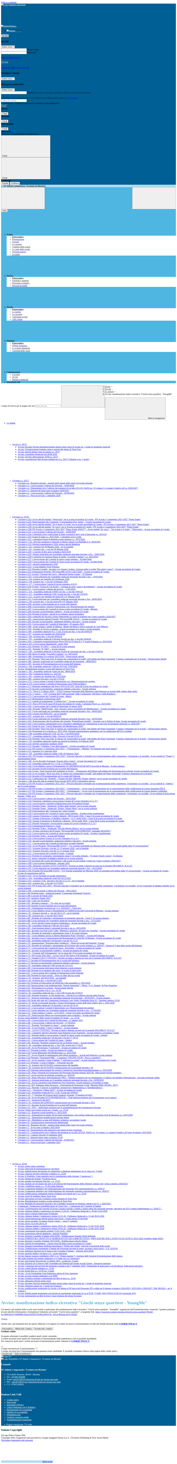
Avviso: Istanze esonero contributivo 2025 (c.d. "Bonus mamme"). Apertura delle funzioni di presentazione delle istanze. (70, 1256)
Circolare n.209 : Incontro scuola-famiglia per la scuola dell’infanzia (47, 604)
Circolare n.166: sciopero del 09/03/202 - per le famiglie (42, 714)
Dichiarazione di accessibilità (19, 1410)
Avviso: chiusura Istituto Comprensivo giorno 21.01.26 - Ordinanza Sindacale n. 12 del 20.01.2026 (61, 1216)
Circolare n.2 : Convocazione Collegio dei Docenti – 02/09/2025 (46, 1140)
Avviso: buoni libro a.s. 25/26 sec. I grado (36, 1271)
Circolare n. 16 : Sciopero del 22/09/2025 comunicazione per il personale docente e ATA (56, 1102)
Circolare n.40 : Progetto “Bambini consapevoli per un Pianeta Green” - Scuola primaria (56, 1043)
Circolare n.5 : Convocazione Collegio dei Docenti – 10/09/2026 (46, 485)
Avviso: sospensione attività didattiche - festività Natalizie (43, 1233)
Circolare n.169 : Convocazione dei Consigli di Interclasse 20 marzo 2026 (50, 706)
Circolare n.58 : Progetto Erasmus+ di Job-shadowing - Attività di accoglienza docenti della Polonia (61, 995)
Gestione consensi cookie (18, 1417)
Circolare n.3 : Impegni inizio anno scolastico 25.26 (40, 1137)
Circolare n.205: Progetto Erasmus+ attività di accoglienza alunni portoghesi (51, 614)
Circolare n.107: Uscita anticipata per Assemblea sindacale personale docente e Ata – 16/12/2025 (60, 868)
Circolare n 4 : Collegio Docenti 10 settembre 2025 (40, 1135)
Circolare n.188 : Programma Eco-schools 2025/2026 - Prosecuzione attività (51, 656)
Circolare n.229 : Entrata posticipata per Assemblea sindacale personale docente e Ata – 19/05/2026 (61, 554)
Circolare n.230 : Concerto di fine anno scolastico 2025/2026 (44, 552)
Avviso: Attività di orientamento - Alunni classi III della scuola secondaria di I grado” (55, 1243)
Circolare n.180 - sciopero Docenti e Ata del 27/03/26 (41, 679)
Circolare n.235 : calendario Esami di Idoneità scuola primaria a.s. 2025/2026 (51, 539)
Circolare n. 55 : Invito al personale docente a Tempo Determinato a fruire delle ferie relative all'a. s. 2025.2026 (66, 1003)
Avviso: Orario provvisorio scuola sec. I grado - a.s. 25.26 (43, 1110)
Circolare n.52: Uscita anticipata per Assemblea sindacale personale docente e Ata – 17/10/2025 (59, 1010)
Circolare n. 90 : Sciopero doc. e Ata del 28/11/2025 (40, 915)
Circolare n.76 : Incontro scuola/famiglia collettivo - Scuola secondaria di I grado (53, 950)
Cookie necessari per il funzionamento (18, 1348)
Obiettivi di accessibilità (17, 1412)
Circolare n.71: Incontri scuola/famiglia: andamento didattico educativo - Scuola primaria (56, 963)
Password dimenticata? (11, 57)
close (4, 211)
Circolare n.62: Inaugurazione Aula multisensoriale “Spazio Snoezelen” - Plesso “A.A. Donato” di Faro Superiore (67, 985)
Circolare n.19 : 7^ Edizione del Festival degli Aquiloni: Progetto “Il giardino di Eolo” (55, 1095)
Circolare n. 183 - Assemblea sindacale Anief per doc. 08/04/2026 (46, 671)
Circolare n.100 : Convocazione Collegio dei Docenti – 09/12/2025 (47, 891)
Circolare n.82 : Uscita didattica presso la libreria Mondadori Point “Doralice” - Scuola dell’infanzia (61, 935)
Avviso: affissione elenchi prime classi (34, 1281)
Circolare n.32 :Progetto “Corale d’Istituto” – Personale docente (45, 1063)
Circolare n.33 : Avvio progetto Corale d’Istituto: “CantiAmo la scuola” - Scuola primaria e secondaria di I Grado (67, 1060)
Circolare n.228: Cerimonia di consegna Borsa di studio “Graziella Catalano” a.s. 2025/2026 (58, 557)
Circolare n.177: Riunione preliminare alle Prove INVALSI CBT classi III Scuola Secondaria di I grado (63, 686)
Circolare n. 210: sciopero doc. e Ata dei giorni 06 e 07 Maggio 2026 (48, 601)
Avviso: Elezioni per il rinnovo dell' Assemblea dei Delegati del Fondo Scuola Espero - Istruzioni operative (64, 1263)
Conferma (15, 183)
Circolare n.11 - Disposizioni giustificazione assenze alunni (43, 1117)
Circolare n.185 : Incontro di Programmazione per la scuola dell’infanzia (49, 664)
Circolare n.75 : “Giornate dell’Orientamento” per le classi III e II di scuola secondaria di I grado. (60, 953)
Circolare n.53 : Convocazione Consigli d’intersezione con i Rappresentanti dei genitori (56, 1008)
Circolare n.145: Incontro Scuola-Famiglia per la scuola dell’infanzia (48, 768)
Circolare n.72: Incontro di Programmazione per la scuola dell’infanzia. (49, 960)
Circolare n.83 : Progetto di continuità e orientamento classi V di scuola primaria (52, 933)
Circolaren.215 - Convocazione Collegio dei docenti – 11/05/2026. (47, 589)
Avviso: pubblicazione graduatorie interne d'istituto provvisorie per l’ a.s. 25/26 (52, 1193)
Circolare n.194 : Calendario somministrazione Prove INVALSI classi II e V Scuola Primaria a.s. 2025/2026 (65, 641)
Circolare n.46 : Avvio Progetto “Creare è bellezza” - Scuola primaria (48, 1028)
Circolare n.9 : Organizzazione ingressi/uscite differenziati (43, 1122)
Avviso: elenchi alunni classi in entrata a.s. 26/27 (39, 452)
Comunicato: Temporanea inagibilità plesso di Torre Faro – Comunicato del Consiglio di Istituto (59, 1206)
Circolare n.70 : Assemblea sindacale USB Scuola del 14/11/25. (46, 965)
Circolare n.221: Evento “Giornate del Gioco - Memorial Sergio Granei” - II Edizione (55, 574)
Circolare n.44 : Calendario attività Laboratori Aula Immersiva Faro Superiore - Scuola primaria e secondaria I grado (68, 1033)
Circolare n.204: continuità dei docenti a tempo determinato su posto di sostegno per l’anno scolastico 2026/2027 (67, 616)
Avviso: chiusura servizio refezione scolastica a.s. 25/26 (42, 1174)
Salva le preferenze (22, 1354)
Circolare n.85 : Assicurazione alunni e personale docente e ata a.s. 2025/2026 (52, 928)
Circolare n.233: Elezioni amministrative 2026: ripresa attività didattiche (49, 544)
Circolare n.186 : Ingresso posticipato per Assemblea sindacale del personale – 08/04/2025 (57, 661)
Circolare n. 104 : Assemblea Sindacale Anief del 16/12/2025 (44, 878)
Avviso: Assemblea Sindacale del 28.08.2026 (37, 454)
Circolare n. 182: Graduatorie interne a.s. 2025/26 (40, 674)
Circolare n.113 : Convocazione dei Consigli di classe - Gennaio (46, 853)
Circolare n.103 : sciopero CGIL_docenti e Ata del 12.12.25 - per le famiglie (51, 881)
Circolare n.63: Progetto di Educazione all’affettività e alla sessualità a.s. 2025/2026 (54, 983)
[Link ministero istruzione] (13, 5)
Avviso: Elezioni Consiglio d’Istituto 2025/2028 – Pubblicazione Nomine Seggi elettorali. (57, 1236)
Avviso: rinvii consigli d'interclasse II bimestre (38, 1213)
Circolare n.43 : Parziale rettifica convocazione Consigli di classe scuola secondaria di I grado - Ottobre (62, 1035)
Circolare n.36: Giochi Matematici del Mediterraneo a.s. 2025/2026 (47, 1053)
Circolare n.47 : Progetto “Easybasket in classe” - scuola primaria (46, 1025)
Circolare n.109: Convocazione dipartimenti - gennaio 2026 (44, 863)
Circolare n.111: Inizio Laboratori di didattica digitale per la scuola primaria (50, 858)
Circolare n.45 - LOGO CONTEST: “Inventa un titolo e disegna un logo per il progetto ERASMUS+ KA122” (66, 1030)
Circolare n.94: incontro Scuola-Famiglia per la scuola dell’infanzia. (47, 906)
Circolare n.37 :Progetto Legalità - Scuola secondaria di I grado (45, 1050)
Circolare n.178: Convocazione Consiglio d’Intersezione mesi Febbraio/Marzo (52, 684)
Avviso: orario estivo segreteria (31, 1166)
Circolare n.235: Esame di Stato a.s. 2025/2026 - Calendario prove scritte (50, 537)
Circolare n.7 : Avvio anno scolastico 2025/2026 (39, 1127)
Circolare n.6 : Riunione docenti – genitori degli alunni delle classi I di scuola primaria (55, 483)
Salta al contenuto (9, 2)
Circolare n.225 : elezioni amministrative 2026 (38, 564)
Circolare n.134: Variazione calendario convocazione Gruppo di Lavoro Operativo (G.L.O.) (58, 801)
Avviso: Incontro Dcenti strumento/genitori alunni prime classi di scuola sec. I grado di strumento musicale (64, 447)
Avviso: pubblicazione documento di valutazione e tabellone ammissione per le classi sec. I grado (60, 1171)
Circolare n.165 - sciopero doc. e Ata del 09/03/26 (39, 716)
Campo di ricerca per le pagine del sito (18, 406)
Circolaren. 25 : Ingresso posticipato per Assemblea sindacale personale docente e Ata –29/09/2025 (61, 1080)
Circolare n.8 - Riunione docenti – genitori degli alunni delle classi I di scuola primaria (55, 1125)
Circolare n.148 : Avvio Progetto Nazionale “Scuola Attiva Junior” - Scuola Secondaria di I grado (60, 761)
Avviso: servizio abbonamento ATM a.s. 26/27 (38, 457)
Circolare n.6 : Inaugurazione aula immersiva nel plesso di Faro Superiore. (50, 1130)
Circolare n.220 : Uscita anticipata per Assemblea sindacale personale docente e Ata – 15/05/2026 (60, 577)
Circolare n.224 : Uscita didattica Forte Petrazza (38, 567)
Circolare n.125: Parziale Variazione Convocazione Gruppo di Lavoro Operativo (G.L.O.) (57, 823)
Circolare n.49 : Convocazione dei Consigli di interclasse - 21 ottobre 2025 (50, 1020)
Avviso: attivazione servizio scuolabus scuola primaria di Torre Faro (47, 1198)
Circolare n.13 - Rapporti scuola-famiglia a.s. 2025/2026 (42, 1112)
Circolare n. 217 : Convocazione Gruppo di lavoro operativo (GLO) (47, 584)
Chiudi (4, 114)
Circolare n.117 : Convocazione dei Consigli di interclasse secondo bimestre (51, 843)
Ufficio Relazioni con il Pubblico (21, 1407)
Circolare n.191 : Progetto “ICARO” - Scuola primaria (42, 649)
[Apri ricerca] (154, 198)
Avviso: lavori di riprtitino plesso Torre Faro (37, 1196)
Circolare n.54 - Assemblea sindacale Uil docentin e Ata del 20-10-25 (48, 1005)
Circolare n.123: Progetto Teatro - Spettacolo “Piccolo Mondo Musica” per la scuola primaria (58, 828)
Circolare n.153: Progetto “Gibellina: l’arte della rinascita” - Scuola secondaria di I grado (56, 746)
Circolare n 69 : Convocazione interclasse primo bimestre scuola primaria (49, 968)
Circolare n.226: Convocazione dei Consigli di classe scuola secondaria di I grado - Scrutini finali (60, 562)
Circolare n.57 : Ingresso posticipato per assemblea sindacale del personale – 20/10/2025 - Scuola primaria (64, 998)
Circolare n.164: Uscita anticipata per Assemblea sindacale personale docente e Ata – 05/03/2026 (60, 719)
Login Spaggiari (72, 98)
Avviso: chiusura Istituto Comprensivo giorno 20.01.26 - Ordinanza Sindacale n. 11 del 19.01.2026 (61, 1226)
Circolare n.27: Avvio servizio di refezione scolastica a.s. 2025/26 (46, 1075)
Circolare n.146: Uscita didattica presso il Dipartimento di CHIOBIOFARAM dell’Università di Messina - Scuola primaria (71, 766)
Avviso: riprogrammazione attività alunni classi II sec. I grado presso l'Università (53, 1218)
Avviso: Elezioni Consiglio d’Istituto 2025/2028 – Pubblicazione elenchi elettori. (53, 1241)
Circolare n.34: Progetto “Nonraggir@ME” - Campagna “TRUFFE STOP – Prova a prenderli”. (59, 1058)
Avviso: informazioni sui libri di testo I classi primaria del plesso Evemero (50, 1296)
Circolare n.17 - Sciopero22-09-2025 (34, 1100)
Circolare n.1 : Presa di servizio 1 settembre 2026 (39, 495)
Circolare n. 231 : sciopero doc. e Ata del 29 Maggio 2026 (43, 549)
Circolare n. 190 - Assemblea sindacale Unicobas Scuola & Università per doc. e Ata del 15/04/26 (60, 651)
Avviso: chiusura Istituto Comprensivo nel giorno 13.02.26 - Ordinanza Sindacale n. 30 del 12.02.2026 (62, 1211)
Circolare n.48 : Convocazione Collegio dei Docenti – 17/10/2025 (47, 1023)
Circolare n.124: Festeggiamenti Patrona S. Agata (39, 826)
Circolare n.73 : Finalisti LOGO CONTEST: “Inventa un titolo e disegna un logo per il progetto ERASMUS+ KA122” (70, 958)
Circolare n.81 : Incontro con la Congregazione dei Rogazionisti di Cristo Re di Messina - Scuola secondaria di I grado (69, 938)
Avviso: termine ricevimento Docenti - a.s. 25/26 (39, 1181)
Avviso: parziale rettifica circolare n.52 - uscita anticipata (42, 1253)
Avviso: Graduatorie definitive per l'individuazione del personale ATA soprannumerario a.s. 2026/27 (61, 1189)
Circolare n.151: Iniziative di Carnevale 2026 (37, 751)
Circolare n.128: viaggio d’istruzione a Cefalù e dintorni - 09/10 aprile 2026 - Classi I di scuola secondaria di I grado (68, 816)
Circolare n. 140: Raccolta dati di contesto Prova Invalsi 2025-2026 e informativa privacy (56, 781)
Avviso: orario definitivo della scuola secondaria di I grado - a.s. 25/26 (48, 1018)
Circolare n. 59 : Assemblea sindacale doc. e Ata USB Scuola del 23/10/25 (50, 993)
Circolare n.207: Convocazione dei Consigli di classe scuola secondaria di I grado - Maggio (58, 609)
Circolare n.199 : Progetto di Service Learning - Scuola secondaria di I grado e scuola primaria (59, 629)
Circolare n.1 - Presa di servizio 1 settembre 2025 (39, 1142)
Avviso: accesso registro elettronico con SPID (38, 1276)
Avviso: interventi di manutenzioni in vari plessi (38, 1169)
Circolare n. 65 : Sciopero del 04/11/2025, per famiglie (42, 978)
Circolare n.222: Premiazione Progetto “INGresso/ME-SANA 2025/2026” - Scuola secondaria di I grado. (64, 572)
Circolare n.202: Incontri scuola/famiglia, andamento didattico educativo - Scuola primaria (57, 621)
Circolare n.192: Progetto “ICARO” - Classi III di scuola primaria (46, 646)
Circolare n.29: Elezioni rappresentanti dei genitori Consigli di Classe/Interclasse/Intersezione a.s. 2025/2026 (65, 1070)
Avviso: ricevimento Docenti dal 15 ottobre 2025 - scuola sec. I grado (48, 1261)
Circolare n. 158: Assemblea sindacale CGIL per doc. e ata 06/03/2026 (49, 734)
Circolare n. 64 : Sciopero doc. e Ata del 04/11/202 (40, 980)
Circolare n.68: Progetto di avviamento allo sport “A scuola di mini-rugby (50, 970)
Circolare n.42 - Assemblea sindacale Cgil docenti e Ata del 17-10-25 (48, 1038)
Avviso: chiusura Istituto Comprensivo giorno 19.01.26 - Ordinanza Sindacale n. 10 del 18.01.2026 (61, 1228)
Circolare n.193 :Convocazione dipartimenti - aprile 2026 (43, 644)
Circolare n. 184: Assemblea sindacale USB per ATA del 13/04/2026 (47, 666)
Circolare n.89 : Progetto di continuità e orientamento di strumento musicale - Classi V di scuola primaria (63, 918)
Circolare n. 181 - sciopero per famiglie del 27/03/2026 (42, 676)
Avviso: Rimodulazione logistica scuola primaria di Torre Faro (45, 1201)
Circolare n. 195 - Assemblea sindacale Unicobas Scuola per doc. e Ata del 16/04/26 (54, 639)
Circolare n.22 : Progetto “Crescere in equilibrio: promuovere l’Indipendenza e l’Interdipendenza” (60, 1087)
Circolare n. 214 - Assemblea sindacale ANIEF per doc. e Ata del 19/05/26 (50, 592)
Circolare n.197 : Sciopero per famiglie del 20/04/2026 (41, 634)
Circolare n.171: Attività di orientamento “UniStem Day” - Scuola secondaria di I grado (56, 701)
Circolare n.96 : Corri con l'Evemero (34, 901)
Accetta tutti (43, 1329)
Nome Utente (33, 49)
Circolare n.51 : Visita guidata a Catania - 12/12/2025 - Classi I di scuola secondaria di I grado (59, 1013)
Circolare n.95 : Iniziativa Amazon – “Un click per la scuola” (44, 903)
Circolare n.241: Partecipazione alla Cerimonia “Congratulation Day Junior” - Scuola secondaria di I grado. (64, 522)
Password (31, 52)
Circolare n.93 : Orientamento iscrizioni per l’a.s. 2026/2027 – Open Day (49, 908)
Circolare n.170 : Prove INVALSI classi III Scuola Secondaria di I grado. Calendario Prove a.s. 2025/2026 (64, 704)
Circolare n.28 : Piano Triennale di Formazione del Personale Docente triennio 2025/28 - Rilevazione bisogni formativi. (70, 1072)
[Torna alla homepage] (88, 186)
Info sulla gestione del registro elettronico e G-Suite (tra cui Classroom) (49, 1258)
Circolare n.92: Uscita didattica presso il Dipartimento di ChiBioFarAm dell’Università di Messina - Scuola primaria (68, 910)
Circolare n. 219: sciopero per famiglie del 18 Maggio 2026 (43, 579)
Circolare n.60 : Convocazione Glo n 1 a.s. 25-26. (39, 990)
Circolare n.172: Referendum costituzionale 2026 (39, 699)
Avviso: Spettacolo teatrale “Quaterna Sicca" (37, 1179)
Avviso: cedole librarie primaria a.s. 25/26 (36, 1268)
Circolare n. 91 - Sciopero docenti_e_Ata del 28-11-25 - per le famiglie (48, 913)
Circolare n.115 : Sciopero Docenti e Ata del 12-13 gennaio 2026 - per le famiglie (53, 848)
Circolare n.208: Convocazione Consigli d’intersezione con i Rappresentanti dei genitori (56, 606)
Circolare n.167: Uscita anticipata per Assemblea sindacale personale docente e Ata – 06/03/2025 (60, 711)
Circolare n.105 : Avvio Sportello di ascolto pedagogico (42, 876)
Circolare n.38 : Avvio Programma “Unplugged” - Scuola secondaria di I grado (52, 1048)
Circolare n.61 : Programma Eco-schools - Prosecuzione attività (45, 988)
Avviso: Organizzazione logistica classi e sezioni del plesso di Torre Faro (49, 449)
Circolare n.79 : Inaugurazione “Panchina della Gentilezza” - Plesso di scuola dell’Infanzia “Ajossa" (61, 943)
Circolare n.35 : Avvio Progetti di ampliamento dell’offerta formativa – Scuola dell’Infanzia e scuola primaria (65, 1055)
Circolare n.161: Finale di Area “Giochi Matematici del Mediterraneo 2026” (51, 726)
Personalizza (7, 1329)
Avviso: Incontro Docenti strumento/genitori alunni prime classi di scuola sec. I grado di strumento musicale (64, 1283)
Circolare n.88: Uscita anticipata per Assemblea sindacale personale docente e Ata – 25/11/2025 (59, 920)
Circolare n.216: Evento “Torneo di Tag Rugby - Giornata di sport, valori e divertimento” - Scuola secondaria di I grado (70, 587)
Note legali (11, 1402)
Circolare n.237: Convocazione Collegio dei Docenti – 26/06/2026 (47, 532)
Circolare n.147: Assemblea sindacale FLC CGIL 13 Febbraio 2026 (47, 763)
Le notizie (109, 391)
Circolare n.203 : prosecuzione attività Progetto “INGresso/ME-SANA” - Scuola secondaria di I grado (62, 619)
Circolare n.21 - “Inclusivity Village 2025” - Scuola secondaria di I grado (50, 1090)
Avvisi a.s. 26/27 (19, 444)
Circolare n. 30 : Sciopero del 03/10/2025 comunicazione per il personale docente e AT (55, 1068)
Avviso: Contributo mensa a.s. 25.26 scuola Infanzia (40, 1186)
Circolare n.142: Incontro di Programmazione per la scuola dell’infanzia (49, 776)
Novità (108, 389)
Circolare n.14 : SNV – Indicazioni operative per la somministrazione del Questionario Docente (59, 1107)
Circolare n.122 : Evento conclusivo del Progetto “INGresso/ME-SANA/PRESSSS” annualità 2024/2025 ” (64, 831)
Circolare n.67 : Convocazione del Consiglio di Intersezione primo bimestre (51, 973)
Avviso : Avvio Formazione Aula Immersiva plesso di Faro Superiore (48, 1273)
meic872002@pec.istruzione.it (36, 1382)
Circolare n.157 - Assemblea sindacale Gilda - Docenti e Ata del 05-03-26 (50, 736)
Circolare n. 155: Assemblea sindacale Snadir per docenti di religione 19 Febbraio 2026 (56, 741)
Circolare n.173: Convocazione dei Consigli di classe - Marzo (45, 696)
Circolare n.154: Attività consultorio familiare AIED (40, 744)
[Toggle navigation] (23, 198)
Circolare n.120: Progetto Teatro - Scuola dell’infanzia (41, 836)
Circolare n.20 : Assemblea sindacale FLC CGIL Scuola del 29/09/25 (48, 1092)
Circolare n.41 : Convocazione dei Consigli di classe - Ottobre (45, 1040)
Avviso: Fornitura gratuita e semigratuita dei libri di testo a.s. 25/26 (47, 1278)
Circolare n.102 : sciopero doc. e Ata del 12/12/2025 (40, 883)
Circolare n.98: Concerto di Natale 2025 (35, 896)
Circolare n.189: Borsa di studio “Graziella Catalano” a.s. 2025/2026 (48, 654)
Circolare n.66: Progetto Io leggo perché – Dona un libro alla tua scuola (49, 975)
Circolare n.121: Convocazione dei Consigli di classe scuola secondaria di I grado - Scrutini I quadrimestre (64, 833)
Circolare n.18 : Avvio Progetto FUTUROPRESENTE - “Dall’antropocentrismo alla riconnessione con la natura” (67, 1097)
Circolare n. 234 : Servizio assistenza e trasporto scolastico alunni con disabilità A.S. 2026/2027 (59, 542)
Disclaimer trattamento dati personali (17, 1440)
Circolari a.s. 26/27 (20, 480)
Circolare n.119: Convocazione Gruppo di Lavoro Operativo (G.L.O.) (48, 838)
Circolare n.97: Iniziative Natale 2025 (34, 898)
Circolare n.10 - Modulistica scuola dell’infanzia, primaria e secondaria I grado (52, 1120)
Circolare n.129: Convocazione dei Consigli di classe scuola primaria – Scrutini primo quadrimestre (61, 813)
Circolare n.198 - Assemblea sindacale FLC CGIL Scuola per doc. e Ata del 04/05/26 (55, 631)
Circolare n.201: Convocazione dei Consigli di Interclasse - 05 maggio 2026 (51, 624)
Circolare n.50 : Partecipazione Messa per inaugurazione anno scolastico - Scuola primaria (57, 1015)
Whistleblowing (13, 1415)
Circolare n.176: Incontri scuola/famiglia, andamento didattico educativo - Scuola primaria (57, 689)
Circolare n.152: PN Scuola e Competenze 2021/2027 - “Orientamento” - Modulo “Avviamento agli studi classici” (67, 749)
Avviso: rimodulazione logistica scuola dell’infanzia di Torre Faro (46, 669)
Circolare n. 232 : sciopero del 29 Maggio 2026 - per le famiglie (45, 547)
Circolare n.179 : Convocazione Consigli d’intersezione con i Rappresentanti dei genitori (56, 681)
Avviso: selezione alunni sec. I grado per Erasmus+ (40, 1286)
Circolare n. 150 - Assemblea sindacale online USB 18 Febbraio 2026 (48, 753)
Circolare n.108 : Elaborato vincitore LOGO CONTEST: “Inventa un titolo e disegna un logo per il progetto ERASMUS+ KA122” (75, 866)
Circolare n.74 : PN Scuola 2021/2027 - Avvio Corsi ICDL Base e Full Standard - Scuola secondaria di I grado (66, 955)
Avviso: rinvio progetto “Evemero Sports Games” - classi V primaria (47, 1221)
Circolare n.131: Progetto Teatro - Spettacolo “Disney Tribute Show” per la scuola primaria (57, 808)
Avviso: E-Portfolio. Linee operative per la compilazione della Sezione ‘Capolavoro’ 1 (55, 1176)
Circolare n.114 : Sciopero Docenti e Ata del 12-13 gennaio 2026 (46, 851)
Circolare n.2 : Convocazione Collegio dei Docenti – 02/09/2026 (46, 493)
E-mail (30, 92)
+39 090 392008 (18, 1377)
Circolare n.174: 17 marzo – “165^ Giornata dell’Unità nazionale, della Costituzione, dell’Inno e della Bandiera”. (67, 694)
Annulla (5, 183)
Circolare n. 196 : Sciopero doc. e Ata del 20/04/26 (40, 636)
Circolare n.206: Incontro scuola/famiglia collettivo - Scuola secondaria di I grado (53, 611)
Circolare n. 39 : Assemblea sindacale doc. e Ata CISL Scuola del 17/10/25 (50, 1045)
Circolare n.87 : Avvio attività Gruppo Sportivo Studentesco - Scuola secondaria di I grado (57, 923)
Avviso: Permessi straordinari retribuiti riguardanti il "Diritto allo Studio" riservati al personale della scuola (64, 1246)
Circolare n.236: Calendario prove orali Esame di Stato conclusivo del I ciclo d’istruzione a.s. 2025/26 (62, 534)
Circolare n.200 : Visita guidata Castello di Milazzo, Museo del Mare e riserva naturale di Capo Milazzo (63, 626)
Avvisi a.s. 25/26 (19, 1164)
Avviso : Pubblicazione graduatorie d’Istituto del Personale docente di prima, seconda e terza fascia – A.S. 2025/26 (68, 1248)
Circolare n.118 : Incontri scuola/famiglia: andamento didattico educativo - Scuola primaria (57, 841)
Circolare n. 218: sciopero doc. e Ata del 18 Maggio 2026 (43, 582)
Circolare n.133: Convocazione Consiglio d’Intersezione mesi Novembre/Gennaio (53, 803)
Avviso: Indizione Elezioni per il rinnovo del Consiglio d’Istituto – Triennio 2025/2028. (56, 1251)
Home (107, 386)
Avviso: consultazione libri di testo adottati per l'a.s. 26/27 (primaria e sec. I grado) (53, 459)
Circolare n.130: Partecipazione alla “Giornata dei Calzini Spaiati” (47, 811)
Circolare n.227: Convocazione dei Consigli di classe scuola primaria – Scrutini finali (55, 559)
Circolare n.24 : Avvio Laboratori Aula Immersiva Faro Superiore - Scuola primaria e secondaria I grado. (63, 1082)
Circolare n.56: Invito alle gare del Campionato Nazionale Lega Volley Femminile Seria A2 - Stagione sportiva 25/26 (69, 1000)
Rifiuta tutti (23, 1329)
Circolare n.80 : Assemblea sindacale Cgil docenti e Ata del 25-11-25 (48, 940)
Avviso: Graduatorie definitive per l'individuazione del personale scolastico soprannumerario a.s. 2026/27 (63, 1191)
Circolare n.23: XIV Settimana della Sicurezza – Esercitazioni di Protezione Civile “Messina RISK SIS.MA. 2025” (68, 1085)
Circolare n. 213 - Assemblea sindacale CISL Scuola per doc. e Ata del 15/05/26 (53, 594)
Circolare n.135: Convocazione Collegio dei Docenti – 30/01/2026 (47, 798)
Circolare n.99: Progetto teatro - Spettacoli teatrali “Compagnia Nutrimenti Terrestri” (55, 893)
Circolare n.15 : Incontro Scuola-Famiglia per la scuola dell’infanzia (47, 1105)
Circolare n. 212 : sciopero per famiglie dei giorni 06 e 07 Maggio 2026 (49, 596)
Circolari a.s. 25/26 (20, 517)
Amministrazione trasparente (19, 1420)
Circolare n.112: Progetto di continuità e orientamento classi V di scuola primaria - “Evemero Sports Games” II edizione (70, 856)
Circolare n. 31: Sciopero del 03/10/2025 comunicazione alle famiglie (48, 1065)
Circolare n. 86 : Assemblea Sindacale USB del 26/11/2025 (43, 925)
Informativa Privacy (15, 1405)
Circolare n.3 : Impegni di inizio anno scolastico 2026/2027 (43, 490)
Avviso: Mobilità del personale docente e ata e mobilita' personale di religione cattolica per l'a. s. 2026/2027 (65, 1203)
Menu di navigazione (156, 418)
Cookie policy (13, 1400)
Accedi (5, 36)
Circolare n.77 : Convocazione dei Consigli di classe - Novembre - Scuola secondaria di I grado (59, 948)
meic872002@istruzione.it (35, 1379)
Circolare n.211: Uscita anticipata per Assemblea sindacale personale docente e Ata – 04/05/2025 (60, 599)
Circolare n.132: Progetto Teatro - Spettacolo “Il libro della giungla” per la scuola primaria (57, 806)
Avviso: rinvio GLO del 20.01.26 (32, 1223)
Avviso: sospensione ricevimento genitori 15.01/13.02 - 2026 (44, 1231)
